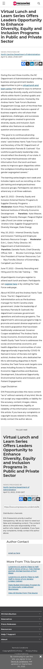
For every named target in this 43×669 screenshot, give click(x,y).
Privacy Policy (31, 651)
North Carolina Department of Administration (20, 54)
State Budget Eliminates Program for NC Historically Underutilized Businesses (24, 587)
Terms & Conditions (20, 648)
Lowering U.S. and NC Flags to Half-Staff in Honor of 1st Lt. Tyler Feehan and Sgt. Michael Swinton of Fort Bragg (24, 570)
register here (11, 284)
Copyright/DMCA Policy (12, 651)
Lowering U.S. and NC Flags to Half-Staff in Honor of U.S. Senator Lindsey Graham (23, 579)
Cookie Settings (21, 654)
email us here (14, 553)
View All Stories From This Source (23, 593)
